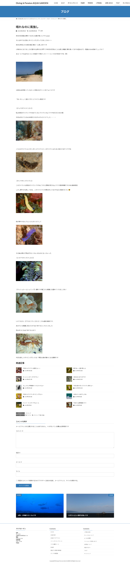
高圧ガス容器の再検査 (56, 550)
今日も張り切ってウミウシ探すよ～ (83, 385)
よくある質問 (87, 538)
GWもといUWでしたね (79, 394)
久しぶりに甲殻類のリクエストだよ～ (33, 385)
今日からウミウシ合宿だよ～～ (31, 368)
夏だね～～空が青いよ (79, 368)
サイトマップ (87, 553)
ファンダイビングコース (56, 541)
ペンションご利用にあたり (90, 541)
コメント (19, 431)
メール (19, 462)
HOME (52, 532)
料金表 (52, 547)
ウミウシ (29, 415)
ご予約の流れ (87, 532)
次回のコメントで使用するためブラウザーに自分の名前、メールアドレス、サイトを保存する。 (48, 480)
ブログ (85, 550)
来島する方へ (87, 547)
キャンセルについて (89, 535)
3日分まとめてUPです (79, 377)
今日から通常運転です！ (80, 403)
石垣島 (42, 415)
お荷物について (88, 544)
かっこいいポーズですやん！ (31, 377)
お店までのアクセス (55, 538)
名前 (18, 453)
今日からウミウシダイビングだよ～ (33, 394)
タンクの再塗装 (54, 553)
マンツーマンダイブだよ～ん (31, 403)
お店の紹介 (53, 535)
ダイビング (28, 413)
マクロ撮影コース (55, 544)
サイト (18, 471)
